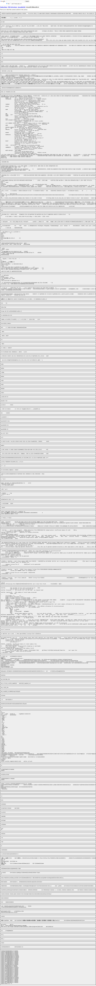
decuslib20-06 (21, 7)
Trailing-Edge (3, 7)
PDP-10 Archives (12, 7)
